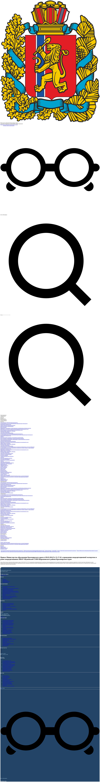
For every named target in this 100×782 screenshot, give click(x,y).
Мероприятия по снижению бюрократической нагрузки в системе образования (14, 543)
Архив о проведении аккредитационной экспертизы (66, 550)
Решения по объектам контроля (6, 472)
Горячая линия (3, 478)
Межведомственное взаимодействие (6, 426)
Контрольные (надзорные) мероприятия (7, 522)
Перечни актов (3, 468)
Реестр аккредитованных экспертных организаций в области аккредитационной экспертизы (7, 683)
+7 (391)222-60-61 (3, 575)
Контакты (2, 477)
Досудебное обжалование (4, 445)
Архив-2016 (54, 550)
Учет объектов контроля (4, 473)
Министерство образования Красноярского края (9, 124)
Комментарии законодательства (6, 463)
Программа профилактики (5, 461)
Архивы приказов (48, 550)
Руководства (4, 641)
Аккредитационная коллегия (5, 440)
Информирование (3, 464)
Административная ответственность (6, 456)
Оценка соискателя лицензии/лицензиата (7, 425)
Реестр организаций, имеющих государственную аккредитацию (11, 437)
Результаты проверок (4, 455)
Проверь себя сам (3, 466)
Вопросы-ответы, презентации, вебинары (7, 444)
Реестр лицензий (3, 427)
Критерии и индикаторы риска (5, 529)
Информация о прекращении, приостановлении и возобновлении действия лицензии (15, 428)
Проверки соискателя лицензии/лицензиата (10, 591)
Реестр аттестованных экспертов (6, 458)
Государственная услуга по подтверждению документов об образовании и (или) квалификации (17, 508)
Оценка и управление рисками (7, 643)
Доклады (2, 523)
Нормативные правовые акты (5, 424)
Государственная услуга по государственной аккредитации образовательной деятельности (16, 434)
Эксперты (2, 457)
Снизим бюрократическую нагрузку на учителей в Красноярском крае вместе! (14, 476)
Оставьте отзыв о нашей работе (8, 125)
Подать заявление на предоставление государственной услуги (11, 430)
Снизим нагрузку (3, 474)
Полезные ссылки (3, 480)
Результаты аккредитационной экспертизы (8, 441)
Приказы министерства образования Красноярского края (34, 550)
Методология (2, 469)
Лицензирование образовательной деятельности (9, 422)
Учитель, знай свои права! (5, 542)
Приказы (2, 436)
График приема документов (5, 443)
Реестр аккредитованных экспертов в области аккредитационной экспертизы (8, 680)
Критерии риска (3, 470)
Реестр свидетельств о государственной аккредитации (6, 677)
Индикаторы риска (3, 471)
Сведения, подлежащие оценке (5, 454)
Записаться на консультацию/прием (6, 432)
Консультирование (3, 467)
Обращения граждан (4, 479)
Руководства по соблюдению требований (7, 528)
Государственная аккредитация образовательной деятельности (11, 433)
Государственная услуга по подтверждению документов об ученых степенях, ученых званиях (17, 447)
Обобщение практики (4, 465)
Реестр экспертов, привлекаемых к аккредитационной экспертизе (12, 438)
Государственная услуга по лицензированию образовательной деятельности (14, 423)
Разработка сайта (3, 781)
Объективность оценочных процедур (7, 462)
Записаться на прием (6, 598)
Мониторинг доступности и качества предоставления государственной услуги (14, 429)
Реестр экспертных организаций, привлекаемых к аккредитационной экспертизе (14, 439)
